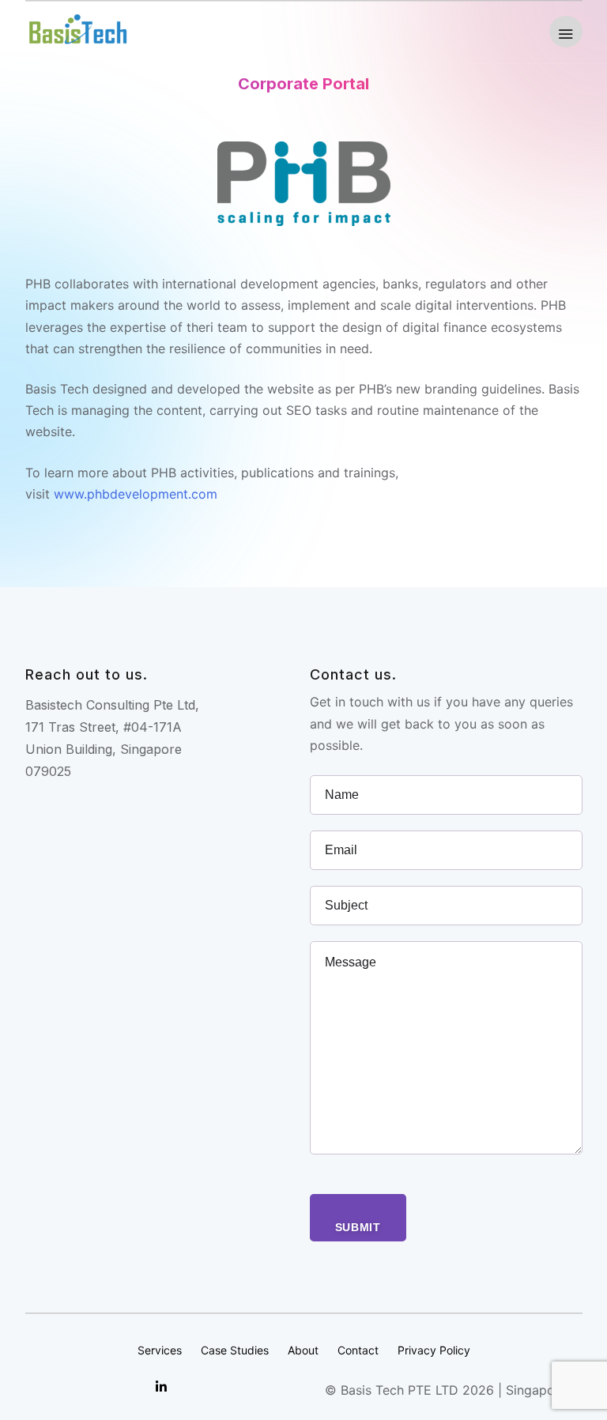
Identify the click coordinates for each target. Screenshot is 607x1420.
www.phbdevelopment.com (135, 494)
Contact (358, 1350)
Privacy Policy (434, 1350)
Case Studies (235, 1350)
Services (160, 1350)
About (303, 1350)
